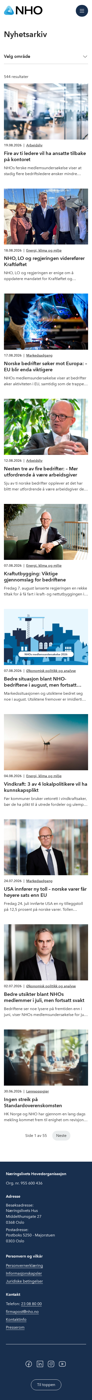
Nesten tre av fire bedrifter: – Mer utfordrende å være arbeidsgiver (41, 472)
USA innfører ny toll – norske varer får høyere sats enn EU (45, 892)
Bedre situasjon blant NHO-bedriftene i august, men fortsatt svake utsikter (40, 685)
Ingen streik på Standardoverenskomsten (33, 1102)
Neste (61, 1135)
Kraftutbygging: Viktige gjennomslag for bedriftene (35, 577)
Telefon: (24, 1303)
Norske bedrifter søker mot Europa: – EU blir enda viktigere (45, 366)
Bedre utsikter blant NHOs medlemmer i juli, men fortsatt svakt (44, 997)
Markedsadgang (39, 355)
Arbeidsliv (34, 145)
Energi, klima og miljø (44, 250)
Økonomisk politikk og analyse (51, 671)
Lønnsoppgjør (37, 1091)
